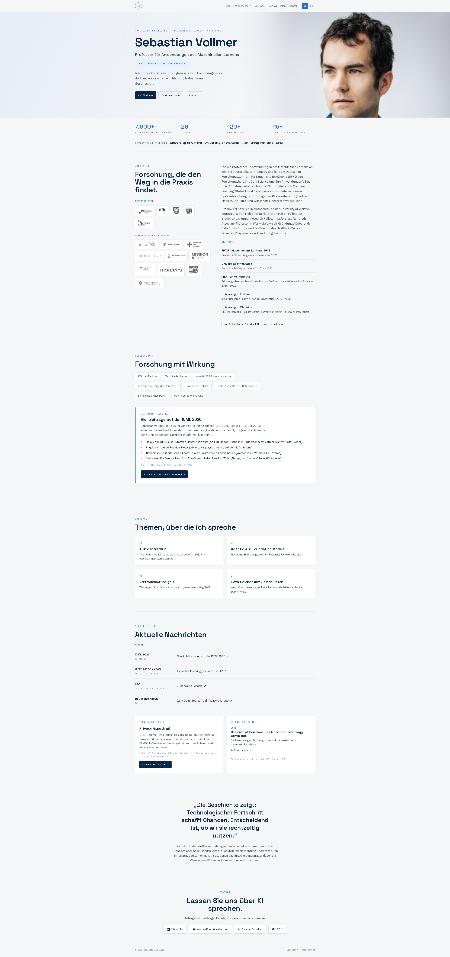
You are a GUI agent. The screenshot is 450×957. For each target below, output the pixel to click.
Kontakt (294, 6)
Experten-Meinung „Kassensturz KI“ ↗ (201, 671)
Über (228, 6)
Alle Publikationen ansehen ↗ (164, 474)
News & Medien (277, 6)
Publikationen (171, 95)
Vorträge (260, 6)
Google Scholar (252, 929)
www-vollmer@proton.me (212, 929)
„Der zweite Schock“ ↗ (191, 686)
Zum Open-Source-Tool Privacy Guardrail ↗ (204, 700)
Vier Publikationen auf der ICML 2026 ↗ (202, 656)
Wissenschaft (243, 6)
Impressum (292, 950)
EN (311, 6)
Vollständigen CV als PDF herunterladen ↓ (254, 324)
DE (305, 6)
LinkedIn (177, 929)
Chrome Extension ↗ (155, 764)
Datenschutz (308, 950)
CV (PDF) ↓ (145, 95)
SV (138, 6)
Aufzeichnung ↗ (241, 750)
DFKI (280, 929)
